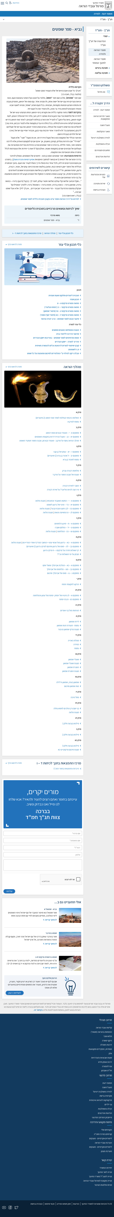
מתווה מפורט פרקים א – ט (68, 303)
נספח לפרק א (73, 421)
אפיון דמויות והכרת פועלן (23, 159)
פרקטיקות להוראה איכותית (100, 1100)
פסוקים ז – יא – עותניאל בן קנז (66, 451)
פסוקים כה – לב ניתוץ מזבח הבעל (65, 508)
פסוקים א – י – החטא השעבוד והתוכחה (63, 500)
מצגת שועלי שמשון (71, 663)
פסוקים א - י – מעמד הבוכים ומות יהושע (62, 432)
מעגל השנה (105, 125)
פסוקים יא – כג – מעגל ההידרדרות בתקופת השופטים (57, 436)
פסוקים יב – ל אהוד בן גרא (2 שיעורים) (63, 455)
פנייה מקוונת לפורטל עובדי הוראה (97, 1180)
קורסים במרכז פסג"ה (103, 1134)
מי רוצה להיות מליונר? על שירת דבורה (63, 489)
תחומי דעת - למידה (103, 13)
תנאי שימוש (49, 1203)
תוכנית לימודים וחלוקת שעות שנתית (64, 295)
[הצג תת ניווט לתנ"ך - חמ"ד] (3, 19)
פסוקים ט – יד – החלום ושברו (67, 527)
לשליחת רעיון (14, 992)
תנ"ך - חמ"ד (106, 19)
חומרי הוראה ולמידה (100, 52)
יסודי (105, 36)
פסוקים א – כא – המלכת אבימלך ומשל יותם (61, 565)
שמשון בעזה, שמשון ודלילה (67, 682)
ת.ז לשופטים (73, 349)
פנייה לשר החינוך (104, 1172)
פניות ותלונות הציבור (103, 1184)
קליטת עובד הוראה (104, 1027)
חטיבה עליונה (101, 72)
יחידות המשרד (106, 1167)
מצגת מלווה (40, 500)
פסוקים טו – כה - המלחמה (68, 531)
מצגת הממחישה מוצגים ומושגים (65, 330)
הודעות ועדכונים (103, 156)
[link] (65, 233)
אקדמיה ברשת (106, 1095)
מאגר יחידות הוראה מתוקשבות (101, 117)
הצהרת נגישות (36, 1203)
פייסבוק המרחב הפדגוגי (102, 1117)
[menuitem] (99, 92)
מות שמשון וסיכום (71, 686)
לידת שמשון (74, 621)
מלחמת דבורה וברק (70, 470)
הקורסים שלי (106, 1129)
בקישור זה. (38, 1009)
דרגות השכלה (106, 1044)
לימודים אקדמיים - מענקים (100, 1138)
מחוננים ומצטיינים (102, 150)
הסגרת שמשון (73, 667)
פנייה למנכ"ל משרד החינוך (100, 1176)
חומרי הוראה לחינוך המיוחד (99, 60)
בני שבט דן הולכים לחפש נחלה (66, 708)
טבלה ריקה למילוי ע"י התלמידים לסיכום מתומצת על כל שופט (53, 353)
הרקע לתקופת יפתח (70, 584)
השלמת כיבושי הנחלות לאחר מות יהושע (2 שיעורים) (57, 417)
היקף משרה (107, 1040)
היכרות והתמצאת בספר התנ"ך (66, 768)
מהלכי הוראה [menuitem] (49, 233)
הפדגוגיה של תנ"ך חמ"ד (97, 43)
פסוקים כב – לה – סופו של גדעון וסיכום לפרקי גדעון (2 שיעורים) (52, 546)
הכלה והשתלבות (103, 144)
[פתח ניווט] (2, 3)
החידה (76, 644)
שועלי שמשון (73, 659)
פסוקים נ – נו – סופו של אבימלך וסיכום (63, 573)
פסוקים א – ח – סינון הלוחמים (66, 523)
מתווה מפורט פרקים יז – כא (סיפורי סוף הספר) (59, 314)
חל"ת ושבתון (106, 1070)
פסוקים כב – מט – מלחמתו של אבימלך (63, 569)
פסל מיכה (75, 697)
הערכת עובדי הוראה (103, 1142)
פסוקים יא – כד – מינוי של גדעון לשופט (63, 504)
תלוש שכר (107, 1036)
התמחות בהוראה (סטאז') (101, 1031)
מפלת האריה (73, 640)
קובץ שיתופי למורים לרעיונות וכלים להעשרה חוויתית (57, 345)
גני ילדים (108, 1104)
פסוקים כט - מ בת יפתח (69, 599)
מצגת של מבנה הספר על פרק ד (66, 474)
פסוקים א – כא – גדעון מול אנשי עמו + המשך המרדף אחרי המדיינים (51, 542)
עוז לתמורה (107, 1066)
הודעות (76, 1203)
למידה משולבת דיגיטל (100, 137)
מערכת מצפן (106, 1151)
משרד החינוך (98, 2)
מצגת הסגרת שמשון (70, 671)
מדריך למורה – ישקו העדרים (67, 341)
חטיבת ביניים (101, 67)
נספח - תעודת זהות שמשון (68, 625)
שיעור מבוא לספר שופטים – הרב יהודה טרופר (60, 318)
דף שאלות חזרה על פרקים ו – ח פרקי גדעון (61, 550)
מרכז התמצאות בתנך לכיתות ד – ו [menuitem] (26, 233)
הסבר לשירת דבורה (71, 485)
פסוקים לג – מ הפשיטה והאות (66, 512)
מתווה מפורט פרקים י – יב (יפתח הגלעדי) (61, 307)
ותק (110, 1053)
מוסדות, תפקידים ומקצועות (100, 1049)
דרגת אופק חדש (105, 1062)
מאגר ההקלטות (103, 131)
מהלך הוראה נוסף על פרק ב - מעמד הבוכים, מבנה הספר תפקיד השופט (49, 440)
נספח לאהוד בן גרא (71, 459)
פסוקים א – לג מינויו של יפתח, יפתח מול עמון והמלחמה (56, 595)
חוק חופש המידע (64, 1203)
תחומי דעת (107, 1083)
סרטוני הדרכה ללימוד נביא (67, 333)
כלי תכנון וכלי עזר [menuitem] (65, 233)
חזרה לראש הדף (15, 244)
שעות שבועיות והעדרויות (101, 1057)
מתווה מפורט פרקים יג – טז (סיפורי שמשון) (61, 311)
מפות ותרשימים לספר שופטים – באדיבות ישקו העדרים (56, 337)
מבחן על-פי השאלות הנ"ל (68, 554)
